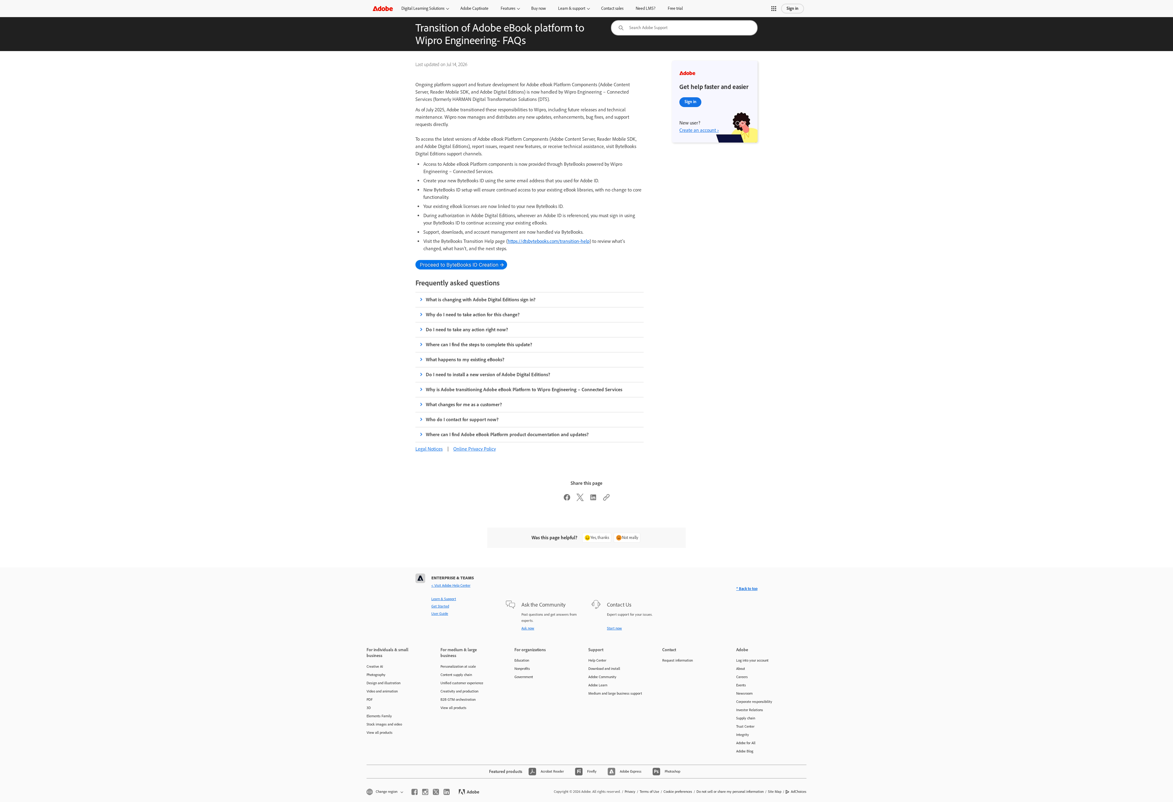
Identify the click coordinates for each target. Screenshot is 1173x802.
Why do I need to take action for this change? (473, 314)
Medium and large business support (615, 693)
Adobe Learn (597, 685)
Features (508, 8)
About (740, 668)
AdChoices (798, 791)
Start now (614, 628)
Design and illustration (383, 683)
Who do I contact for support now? (462, 419)
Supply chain (745, 718)
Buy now (538, 8)
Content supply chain (456, 675)
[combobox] (684, 27)
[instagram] (425, 792)
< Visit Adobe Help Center (450, 585)
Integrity (742, 735)
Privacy (630, 791)
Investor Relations (749, 710)
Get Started (440, 606)
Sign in (792, 8)
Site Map (774, 791)
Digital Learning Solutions (422, 8)
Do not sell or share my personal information (730, 791)
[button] (774, 8)
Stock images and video (384, 724)
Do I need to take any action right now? (467, 329)
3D (369, 708)
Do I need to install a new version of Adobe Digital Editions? (488, 374)
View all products (380, 732)
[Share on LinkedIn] (593, 499)
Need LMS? (646, 8)
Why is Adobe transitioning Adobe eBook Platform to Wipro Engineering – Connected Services (524, 389)
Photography (376, 675)
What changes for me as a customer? (464, 404)
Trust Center (745, 726)
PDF (370, 699)
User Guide (439, 613)
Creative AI (375, 666)
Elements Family (379, 716)
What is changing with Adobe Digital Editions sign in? (481, 300)
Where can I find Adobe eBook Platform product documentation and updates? (507, 434)
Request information (677, 660)
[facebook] (414, 792)
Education (521, 660)
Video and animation (382, 691)
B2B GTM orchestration (458, 699)
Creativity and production (459, 691)
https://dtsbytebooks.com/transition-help (549, 241)
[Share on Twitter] (580, 499)
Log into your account (752, 660)
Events (741, 685)
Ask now (527, 628)
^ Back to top (747, 588)
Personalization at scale (458, 666)
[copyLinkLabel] (606, 499)
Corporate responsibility (754, 702)
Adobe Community (602, 677)
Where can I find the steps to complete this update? (479, 344)
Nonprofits (522, 668)
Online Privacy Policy (474, 449)
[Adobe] (382, 8)
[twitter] (436, 792)
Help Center (597, 660)
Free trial (675, 8)
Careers (742, 677)
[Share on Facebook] (567, 499)
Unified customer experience (461, 683)
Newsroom (744, 693)
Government (523, 677)
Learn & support (571, 8)
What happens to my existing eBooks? (465, 359)
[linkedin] (447, 792)
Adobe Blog (744, 751)
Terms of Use (649, 791)
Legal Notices (429, 449)
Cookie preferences (677, 791)
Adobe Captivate (474, 8)
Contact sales (612, 8)
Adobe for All (745, 743)
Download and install (604, 668)
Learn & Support (443, 599)
